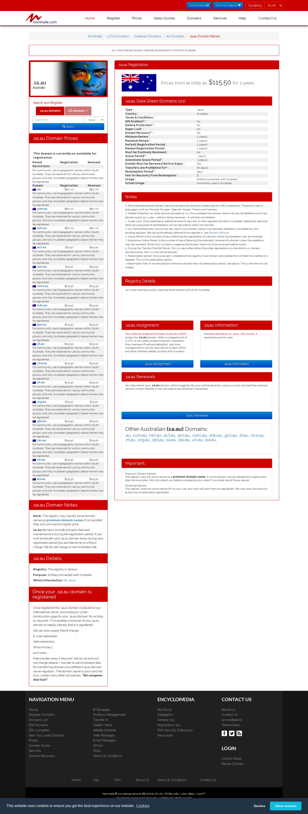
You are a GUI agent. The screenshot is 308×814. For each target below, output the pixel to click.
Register (113, 18)
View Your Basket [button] (227, 5)
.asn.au (41, 266)
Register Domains (42, 714)
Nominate (95, 36)
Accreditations (232, 720)
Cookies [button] (142, 806)
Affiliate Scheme (104, 730)
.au (38, 189)
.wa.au (40, 479)
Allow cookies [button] (286, 806)
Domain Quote (39, 745)
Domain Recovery (42, 756)
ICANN (129, 340)
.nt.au (40, 382)
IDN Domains (38, 725)
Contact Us (267, 18)
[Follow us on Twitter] (232, 733)
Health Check (103, 725)
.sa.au (170, 439)
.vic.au (40, 459)
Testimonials (231, 725)
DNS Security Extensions (175, 730)
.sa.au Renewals (197, 415)
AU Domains (175, 36)
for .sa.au (70, 580)
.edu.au (41, 305)
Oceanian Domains (147, 36)
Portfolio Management (109, 714)
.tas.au (41, 440)
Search (69, 126)
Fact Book (164, 710)
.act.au (41, 247)
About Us (228, 710)
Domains (194, 18)
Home (90, 18)
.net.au (41, 228)
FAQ (118, 780)
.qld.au (41, 421)
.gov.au (41, 324)
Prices (137, 18)
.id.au (40, 344)
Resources (165, 735)
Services (220, 18)
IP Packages (101, 710)
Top (96, 780)
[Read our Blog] (240, 733)
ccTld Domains (118, 36)
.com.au (41, 208)
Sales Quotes (164, 18)
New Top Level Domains (46, 735)
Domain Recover (219, 232)
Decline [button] (259, 806)
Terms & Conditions (107, 756)
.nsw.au (41, 363)
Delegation (165, 714)
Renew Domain (233, 764)
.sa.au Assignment (157, 364)
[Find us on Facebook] (225, 733)
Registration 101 (168, 725)
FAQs (97, 751)
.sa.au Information (236, 364)
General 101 (166, 720)
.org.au (41, 401)
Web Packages (104, 735)
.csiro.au (42, 286)
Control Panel (231, 758)
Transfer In (100, 720)
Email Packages (104, 740)
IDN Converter (39, 730)
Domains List (38, 720)
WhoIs (98, 745)
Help (242, 18)
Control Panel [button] (197, 5)
